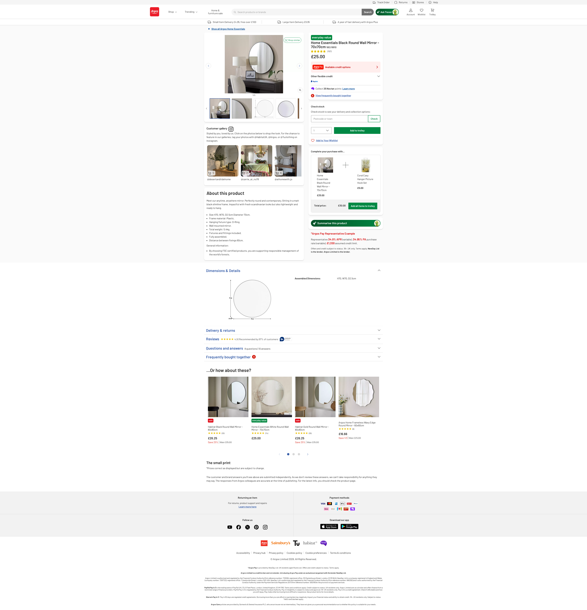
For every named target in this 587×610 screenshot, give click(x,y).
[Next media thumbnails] (301, 108)
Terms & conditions (340, 552)
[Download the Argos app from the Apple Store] (329, 528)
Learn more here (248, 506)
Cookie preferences (316, 552)
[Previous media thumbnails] (206, 108)
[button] (292, 40)
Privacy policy (276, 552)
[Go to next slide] (299, 65)
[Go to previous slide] (208, 65)
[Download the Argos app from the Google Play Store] (349, 528)
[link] (346, 94)
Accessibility (243, 552)
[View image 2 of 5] (242, 108)
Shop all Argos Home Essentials (228, 28)
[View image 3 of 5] (264, 108)
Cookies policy (294, 552)
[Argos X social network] (247, 527)
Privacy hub (259, 552)
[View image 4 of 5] (286, 108)
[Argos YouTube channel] (229, 527)
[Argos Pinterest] (256, 527)
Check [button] (374, 118)
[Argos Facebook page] (238, 527)
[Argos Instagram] (265, 527)
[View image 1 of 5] (220, 108)
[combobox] (296, 12)
